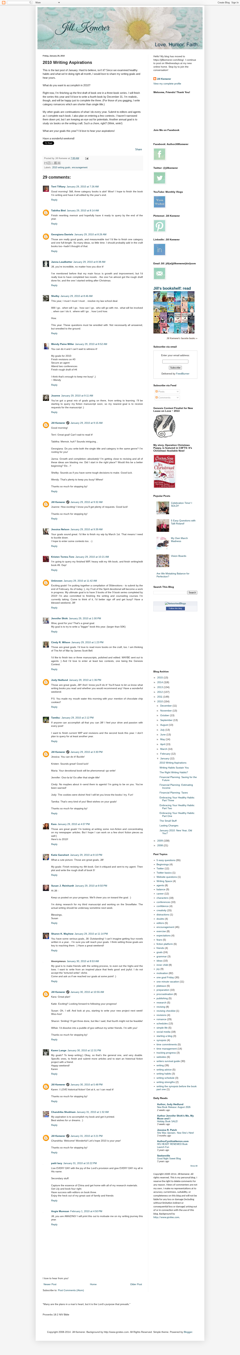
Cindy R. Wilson (60, 642)
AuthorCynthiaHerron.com (173, 1141)
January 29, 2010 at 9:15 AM (86, 422)
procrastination (165, 994)
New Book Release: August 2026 (173, 1107)
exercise (161, 931)
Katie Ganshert (60, 854)
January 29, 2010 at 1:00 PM (85, 618)
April (163, 744)
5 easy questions (166, 860)
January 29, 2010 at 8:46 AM (76, 296)
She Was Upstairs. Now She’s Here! (175, 1133)
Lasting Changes (169, 825)
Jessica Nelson (60, 529)
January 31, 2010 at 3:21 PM (86, 1136)
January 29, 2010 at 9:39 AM (86, 529)
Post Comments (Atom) (71, 1290)
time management (167, 1048)
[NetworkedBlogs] (175, 603)
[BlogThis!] (49, 163)
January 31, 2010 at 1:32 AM (93, 1112)
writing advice (164, 1069)
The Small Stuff (168, 820)
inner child (162, 964)
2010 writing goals (61, 167)
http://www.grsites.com (166, 1217)
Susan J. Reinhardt (62, 885)
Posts (161, 391)
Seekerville (163, 1155)
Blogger (188, 1332)
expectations (164, 935)
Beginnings (163, 864)
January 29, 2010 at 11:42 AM (80, 580)
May (163, 739)
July (162, 729)
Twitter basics (164, 872)
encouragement (79, 167)
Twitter (160, 868)
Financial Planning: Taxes (174, 792)
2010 (160, 701)
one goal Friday (165, 977)
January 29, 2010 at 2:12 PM (77, 717)
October (165, 715)
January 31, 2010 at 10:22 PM (80, 1163)
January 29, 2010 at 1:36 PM (85, 680)
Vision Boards (178, 555)
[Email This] (45, 163)
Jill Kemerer (58, 422)
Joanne (55, 395)
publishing (162, 998)
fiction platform (165, 944)
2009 (160, 840)
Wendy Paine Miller (62, 344)
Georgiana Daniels (62, 234)
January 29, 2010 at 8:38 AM (89, 261)
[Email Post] (86, 158)
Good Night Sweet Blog (169, 1158)
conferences (163, 902)
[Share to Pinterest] (59, 163)
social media (163, 1031)
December (166, 705)
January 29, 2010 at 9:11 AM (77, 395)
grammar (162, 956)
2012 (160, 692)
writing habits (164, 1073)
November (166, 710)
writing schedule (165, 1077)
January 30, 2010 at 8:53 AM (83, 961)
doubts (160, 918)
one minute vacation (168, 981)
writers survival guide (168, 1061)
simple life (162, 1027)
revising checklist (166, 1010)
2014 (160, 682)
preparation (163, 989)
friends (160, 948)
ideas (160, 960)
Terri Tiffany (58, 186)
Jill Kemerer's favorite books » (182, 338)
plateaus (161, 985)
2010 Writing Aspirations (173, 762)
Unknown (57, 580)
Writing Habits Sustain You (174, 767)
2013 (160, 687)
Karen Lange (58, 1050)
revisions (161, 1015)
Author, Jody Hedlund (170, 1104)
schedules (162, 1023)
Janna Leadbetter (61, 261)
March (164, 749)
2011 (160, 696)
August (164, 724)
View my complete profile (167, 83)
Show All (193, 1166)
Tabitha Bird (58, 210)
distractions (163, 914)
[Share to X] (52, 163)
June (163, 734)
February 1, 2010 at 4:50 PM (86, 1211)
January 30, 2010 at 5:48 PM (86, 1084)
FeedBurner (182, 373)
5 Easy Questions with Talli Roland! (183, 522)
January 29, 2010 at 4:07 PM (74, 824)
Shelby (55, 296)
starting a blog (164, 1036)
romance (161, 1019)
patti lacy (56, 1163)
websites (161, 1056)
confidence (163, 906)
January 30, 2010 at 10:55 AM (87, 992)
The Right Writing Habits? (174, 772)
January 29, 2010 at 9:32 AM (86, 502)
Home (93, 1284)
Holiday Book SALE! (167, 1121)
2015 (160, 677)
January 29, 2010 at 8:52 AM (91, 344)
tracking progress (166, 1052)
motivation (162, 973)
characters (162, 897)
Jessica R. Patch (167, 1130)
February (165, 753)
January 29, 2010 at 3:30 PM (86, 752)
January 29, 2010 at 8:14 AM (83, 210)
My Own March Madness (179, 540)
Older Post (136, 1284)
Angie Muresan (60, 1211)
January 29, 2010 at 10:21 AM (92, 556)
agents (160, 885)
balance (161, 889)
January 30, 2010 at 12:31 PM (84, 1050)
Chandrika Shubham (63, 1112)
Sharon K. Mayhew (62, 933)
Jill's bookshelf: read (172, 288)
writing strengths (166, 1082)
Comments (164, 397)
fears (159, 939)
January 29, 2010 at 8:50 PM (91, 885)
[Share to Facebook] (55, 163)
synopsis (161, 1040)
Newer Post (50, 1284)
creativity (161, 910)
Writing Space (164, 881)
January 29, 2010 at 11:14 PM (91, 933)
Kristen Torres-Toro (62, 556)
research (161, 1002)
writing (160, 1065)
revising (161, 1006)
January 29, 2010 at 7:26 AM (83, 186)
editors (160, 923)
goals (160, 952)
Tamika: (55, 717)
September (166, 720)
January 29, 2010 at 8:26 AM (90, 234)
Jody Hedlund (59, 680)
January (165, 758)
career (160, 893)
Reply (54, 199)
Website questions (167, 876)
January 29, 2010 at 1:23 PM (87, 642)
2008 (160, 845)
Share (138, 149)
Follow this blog (175, 608)
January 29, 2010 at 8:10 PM (86, 854)
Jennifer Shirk (59, 618)
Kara (54, 824)
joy (158, 969)
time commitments (167, 1044)
